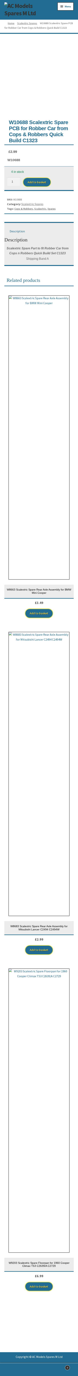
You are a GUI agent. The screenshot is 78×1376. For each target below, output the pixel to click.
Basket (60, 1366)
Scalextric (40, 208)
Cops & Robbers (23, 208)
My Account (13, 1369)
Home (11, 23)
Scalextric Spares (27, 23)
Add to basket (37, 182)
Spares (52, 208)
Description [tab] (17, 231)
